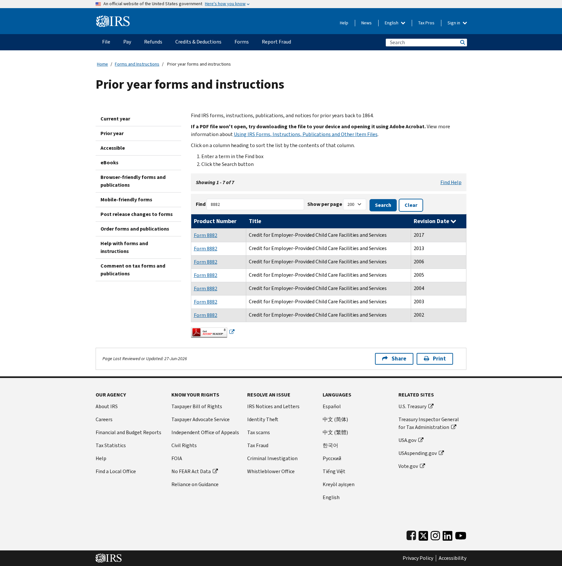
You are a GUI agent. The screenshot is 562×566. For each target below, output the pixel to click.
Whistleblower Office (271, 471)
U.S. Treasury (412, 406)
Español (332, 406)
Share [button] (399, 358)
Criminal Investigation (272, 458)
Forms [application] (241, 41)
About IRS (107, 406)
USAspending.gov (417, 453)
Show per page (324, 204)
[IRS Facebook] (411, 534)
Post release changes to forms (136, 214)
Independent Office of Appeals (205, 432)
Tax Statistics (111, 445)
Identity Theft (262, 419)
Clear (411, 205)
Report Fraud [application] (276, 41)
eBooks (109, 162)
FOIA (176, 458)
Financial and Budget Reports (128, 432)
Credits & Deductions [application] (198, 41)
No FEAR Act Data (191, 471)
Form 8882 (205, 235)
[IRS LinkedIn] (447, 534)
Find (201, 204)
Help (344, 23)
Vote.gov (408, 466)
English (392, 23)
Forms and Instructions (137, 64)
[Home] (113, 19)
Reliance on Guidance (195, 484)
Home (102, 64)
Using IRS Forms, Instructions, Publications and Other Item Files (306, 134)
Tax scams (258, 432)
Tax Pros (426, 23)
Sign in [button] (454, 23)
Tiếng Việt (334, 471)
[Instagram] (435, 534)
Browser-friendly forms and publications (133, 181)
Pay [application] (127, 41)
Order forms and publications (134, 228)
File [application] (106, 41)
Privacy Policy (418, 558)
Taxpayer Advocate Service (200, 419)
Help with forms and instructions (124, 247)
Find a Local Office (116, 471)
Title (255, 221)
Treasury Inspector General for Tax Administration (428, 423)
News (366, 23)
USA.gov (407, 440)
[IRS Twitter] (423, 534)
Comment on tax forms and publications (132, 269)
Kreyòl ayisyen (339, 484)
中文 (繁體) (335, 432)
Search (462, 42)
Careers (104, 419)
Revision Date (432, 221)
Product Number (215, 221)
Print (439, 358)
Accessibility (452, 558)
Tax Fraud (257, 445)
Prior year (112, 133)
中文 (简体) (335, 419)
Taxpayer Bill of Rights (196, 406)
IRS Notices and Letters (273, 406)
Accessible (112, 148)
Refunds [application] (153, 41)
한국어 (330, 445)
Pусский (332, 458)
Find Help (451, 182)
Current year (115, 118)
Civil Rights (184, 445)
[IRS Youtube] (460, 534)
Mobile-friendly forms (126, 199)
